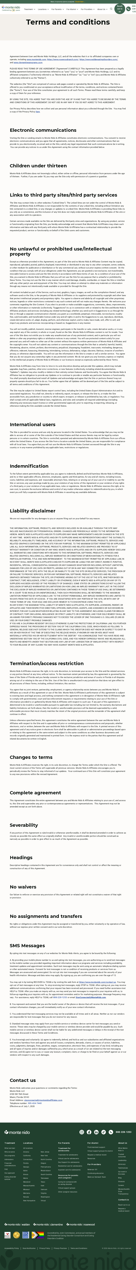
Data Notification (29, 1248)
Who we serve (10, 1152)
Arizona (26, 1152)
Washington (45, 1197)
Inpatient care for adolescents (69, 1170)
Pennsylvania (46, 1167)
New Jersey (45, 1152)
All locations (28, 1148)
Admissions (9, 1159)
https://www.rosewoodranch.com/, (63, 59)
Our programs (10, 1156)
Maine (25, 1178)
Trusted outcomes (122, 1155)
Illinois (25, 1174)
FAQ (6, 1169)
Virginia (44, 1193)
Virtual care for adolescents (68, 1158)
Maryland (26, 1182)
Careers (121, 1185)
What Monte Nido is (122, 1149)
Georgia (26, 1167)
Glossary (121, 1181)
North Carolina (46, 1159)
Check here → (80, 2)
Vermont (44, 1189)
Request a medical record (97, 1155)
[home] (11, 9)
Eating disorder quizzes (10, 1178)
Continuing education (96, 1173)
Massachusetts (29, 1186)
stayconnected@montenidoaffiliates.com (43, 1100)
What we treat (10, 1148)
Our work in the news (122, 1173)
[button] (29, 8)
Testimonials (123, 1168)
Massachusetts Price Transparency (124, 1191)
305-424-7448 (35, 1103)
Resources (91, 1158)
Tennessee (44, 1178)
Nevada (26, 1197)
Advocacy (122, 1164)
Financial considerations (10, 1164)
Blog (120, 1178)
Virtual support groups (66, 1188)
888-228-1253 (60, 997)
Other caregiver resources (67, 1192)
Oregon (43, 1163)
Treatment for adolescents (68, 1155)
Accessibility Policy (12, 1248)
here (38, 112)
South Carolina (46, 1174)
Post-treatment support (96, 1147)
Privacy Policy (44, 1248)
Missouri (26, 1189)
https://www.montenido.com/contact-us (97, 982)
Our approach (10, 1173)
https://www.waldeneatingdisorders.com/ (99, 59)
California (27, 1156)
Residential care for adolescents (70, 1166)
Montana (26, 1193)
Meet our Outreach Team (97, 1177)
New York (44, 1156)
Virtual (43, 1201)
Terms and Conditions (79, 1248)
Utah (42, 1186)
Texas (43, 1182)
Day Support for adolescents (68, 1162)
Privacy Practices (60, 1248)
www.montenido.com (36, 59)
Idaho (25, 1171)
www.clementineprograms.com (28, 62)
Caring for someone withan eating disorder (67, 1183)
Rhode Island (45, 1171)
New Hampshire (29, 1201)
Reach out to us (119, 9)
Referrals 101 (92, 1170)
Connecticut (27, 1159)
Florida (26, 1163)
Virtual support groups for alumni (100, 1151)
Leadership (122, 1160)
